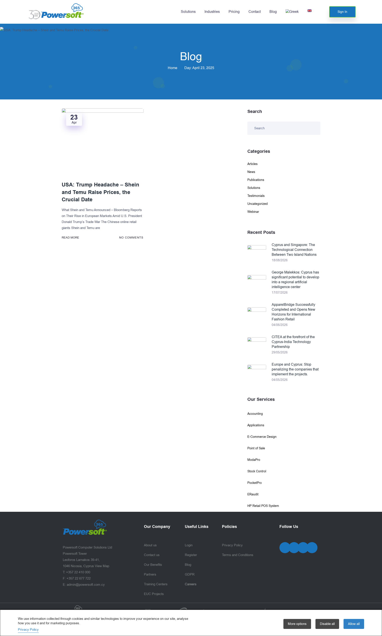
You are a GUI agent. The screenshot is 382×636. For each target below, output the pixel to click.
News (251, 172)
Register (191, 555)
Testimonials (256, 196)
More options (297, 624)
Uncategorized (257, 204)
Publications (255, 180)
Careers (191, 584)
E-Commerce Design (262, 437)
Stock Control (256, 471)
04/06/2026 (280, 325)
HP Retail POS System (263, 506)
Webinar (253, 212)
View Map (102, 566)
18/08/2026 (280, 260)
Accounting (255, 414)
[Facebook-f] (284, 547)
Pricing (234, 11)
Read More (70, 237)
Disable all (327, 624)
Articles (252, 164)
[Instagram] (303, 547)
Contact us (152, 555)
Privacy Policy (232, 545)
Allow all (354, 624)
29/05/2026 (280, 352)
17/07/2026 (280, 293)
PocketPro (254, 483)
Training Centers (156, 584)
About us (150, 545)
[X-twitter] (294, 547)
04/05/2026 (280, 380)
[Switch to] (292, 11)
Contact (254, 11)
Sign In (342, 12)
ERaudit (252, 494)
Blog (273, 11)
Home (172, 68)
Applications (255, 425)
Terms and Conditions (237, 555)
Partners (150, 574)
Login (189, 545)
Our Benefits (153, 564)
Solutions (188, 11)
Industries (212, 11)
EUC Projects (154, 594)
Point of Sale (256, 448)
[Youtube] (311, 547)
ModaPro (253, 460)
